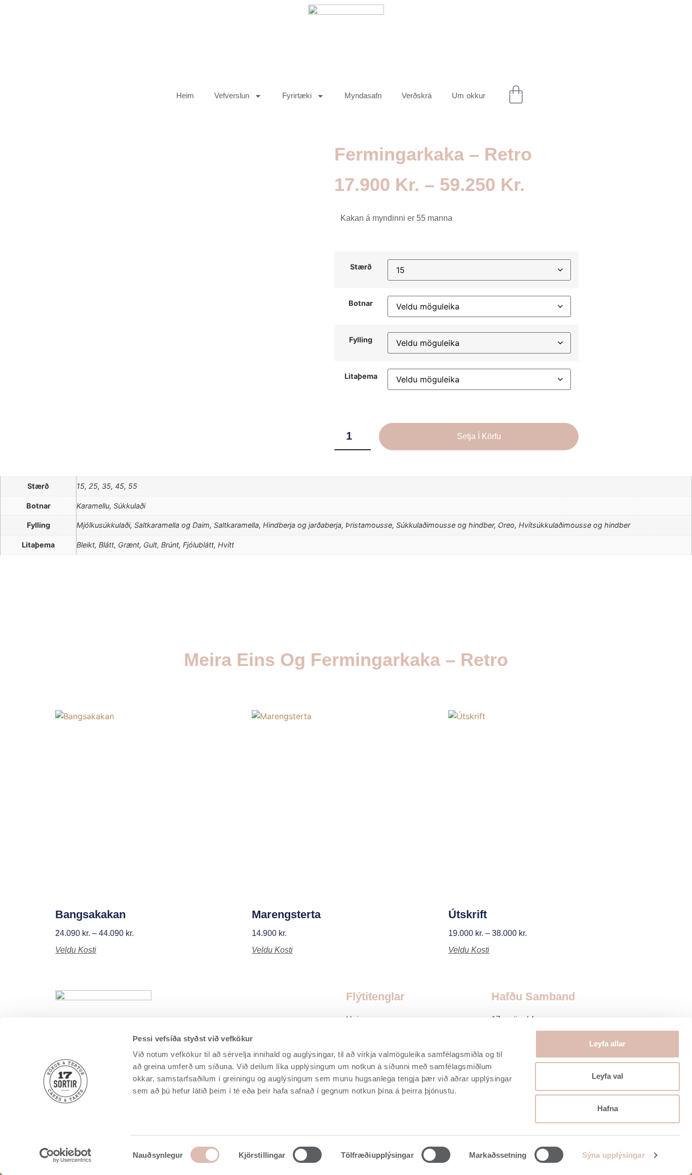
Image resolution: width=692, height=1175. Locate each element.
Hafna (607, 1108)
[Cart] (516, 94)
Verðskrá (417, 95)
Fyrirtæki (297, 95)
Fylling (360, 339)
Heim (185, 95)
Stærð (361, 266)
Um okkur (468, 95)
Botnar (361, 303)
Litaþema (360, 376)
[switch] (307, 1155)
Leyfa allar (607, 1043)
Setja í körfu (479, 436)
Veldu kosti (75, 950)
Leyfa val (607, 1076)
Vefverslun (231, 95)
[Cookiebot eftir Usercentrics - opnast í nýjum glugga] (65, 1155)
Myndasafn (362, 95)
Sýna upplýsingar (613, 1155)
